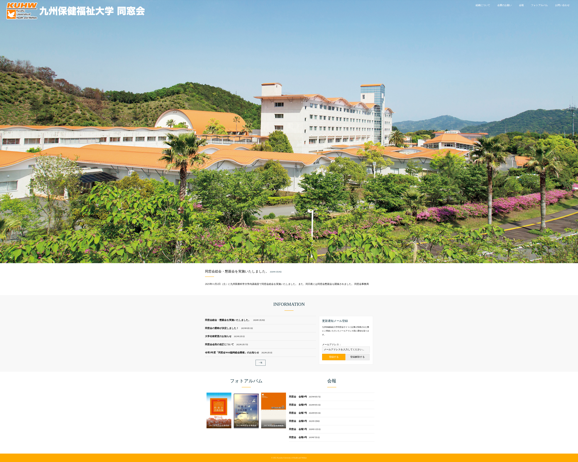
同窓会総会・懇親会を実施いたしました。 (237, 271)
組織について (483, 5)
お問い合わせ (562, 5)
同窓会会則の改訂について (226, 344)
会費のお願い (504, 5)
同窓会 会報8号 (305, 404)
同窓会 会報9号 (305, 396)
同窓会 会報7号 (305, 413)
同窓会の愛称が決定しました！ (229, 328)
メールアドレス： (331, 344)
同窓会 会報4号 (304, 437)
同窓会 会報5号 (305, 429)
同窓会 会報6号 (304, 421)
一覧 (260, 363)
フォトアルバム (539, 5)
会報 (521, 5)
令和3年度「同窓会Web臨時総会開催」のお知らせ (238, 352)
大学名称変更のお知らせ (225, 336)
